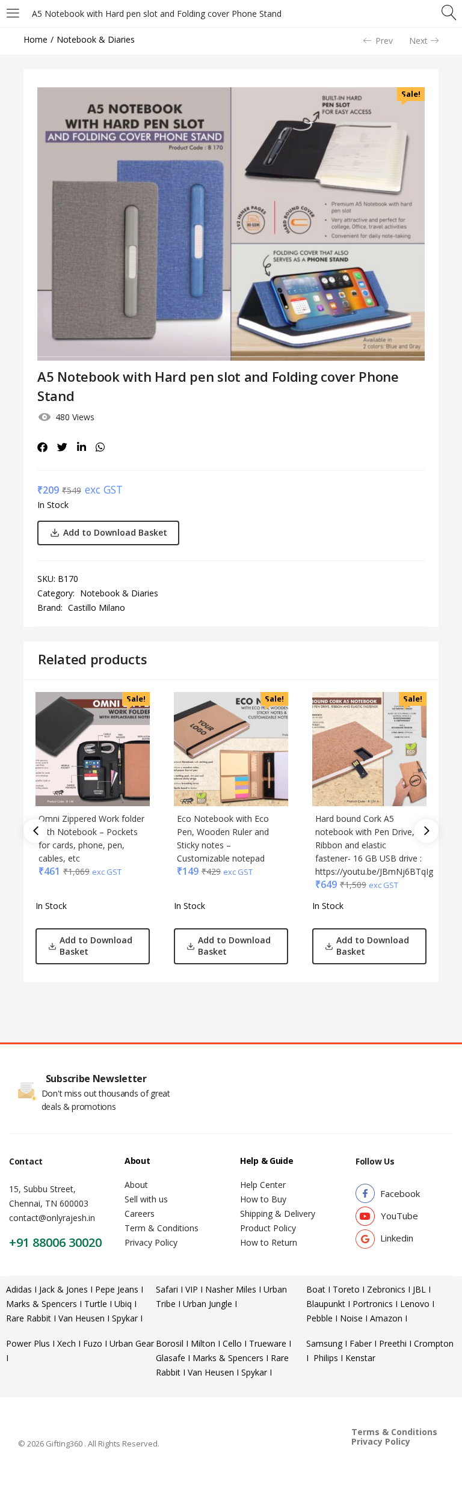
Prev (384, 40)
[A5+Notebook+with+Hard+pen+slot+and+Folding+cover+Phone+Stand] (62, 447)
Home (35, 39)
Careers (140, 1213)
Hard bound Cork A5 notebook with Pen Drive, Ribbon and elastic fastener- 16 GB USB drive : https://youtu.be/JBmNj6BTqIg (374, 845)
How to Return (268, 1242)
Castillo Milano (96, 607)
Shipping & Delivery (277, 1213)
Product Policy (268, 1228)
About (136, 1184)
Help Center (263, 1184)
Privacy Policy (151, 1242)
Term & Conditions (162, 1228)
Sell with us (146, 1199)
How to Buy (263, 1199)
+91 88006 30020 (55, 1242)
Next (418, 40)
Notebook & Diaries (96, 39)
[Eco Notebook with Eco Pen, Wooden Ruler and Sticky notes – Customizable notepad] (231, 748)
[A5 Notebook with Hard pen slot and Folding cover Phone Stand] (42, 447)
